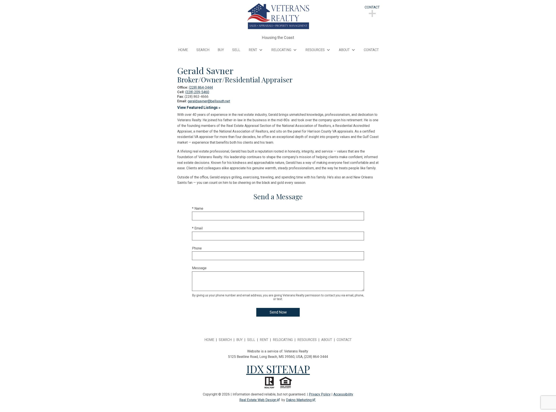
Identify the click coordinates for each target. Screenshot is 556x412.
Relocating (283, 340)
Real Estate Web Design (258, 400)
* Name (197, 208)
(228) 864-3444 (201, 87)
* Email (197, 228)
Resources (307, 340)
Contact (371, 50)
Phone (197, 248)
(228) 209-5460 (197, 92)
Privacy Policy (320, 394)
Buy (221, 50)
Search (202, 50)
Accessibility (343, 394)
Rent (264, 340)
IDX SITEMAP (278, 369)
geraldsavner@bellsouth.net (209, 101)
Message (199, 268)
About (326, 340)
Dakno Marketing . (301, 400)
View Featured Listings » (198, 107)
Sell (236, 50)
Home (183, 50)
